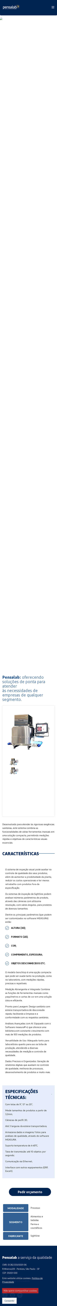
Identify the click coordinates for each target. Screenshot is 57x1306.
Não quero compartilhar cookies (20, 1290)
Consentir (9, 1300)
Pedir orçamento (30, 1192)
